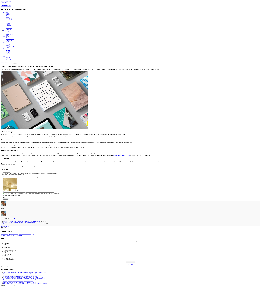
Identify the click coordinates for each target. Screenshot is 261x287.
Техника (8, 53)
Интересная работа (9, 244)
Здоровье (8, 23)
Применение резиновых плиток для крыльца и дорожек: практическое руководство (22, 223)
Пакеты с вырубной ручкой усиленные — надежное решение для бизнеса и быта (22, 221)
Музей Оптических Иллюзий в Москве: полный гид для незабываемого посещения (22, 275)
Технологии (6, 48)
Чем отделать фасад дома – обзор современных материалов (45, 193)
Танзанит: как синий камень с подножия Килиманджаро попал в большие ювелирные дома (24, 272)
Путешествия (6, 42)
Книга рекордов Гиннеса (11, 15)
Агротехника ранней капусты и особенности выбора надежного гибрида (20, 276)
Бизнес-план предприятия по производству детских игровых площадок (17, 234)
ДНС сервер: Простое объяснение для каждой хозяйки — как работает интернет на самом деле (25, 283)
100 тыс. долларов (9, 258)
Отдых (7, 45)
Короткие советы (10, 39)
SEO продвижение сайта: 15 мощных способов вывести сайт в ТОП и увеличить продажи (24, 278)
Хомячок (7, 252)
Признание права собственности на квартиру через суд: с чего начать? (19, 282)
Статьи (7, 20)
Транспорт (8, 54)
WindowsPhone (9, 59)
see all (13, 218)
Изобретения (9, 51)
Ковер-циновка (6, 172)
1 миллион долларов (9, 259)
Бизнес (4, 30)
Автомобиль (8, 248)
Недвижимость (9, 34)
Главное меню (4, 62)
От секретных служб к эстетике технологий (13, 174)
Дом (7, 35)
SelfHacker (6, 5)
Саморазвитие (9, 29)
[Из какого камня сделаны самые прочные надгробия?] (16, 192)
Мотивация (6, 36)
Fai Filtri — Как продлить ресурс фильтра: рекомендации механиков (19, 222)
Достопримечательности (11, 43)
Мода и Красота (9, 26)
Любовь (7, 243)
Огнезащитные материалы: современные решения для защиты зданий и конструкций (23, 277)
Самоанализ (9, 28)
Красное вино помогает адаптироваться (32, 177)
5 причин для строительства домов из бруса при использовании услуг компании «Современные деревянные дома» (30, 173)
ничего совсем (8, 256)
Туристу (8, 47)
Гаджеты (8, 50)
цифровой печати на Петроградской (121, 155)
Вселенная (5, 12)
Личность (5, 22)
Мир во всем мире (9, 251)
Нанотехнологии (9, 254)
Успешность (9, 40)
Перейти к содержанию (6, 1)
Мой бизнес (8, 31)
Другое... (7, 255)
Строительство (9, 33)
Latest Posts (5, 199)
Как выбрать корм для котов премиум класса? (11, 235)
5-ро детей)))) (8, 247)
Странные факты (10, 19)
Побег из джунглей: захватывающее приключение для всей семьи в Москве (20, 273)
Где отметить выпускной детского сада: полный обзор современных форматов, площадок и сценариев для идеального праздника (33, 279)
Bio (4, 197)
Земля (7, 13)
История (8, 14)
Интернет (8, 52)
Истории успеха (9, 37)
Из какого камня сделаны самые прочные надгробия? (41, 192)
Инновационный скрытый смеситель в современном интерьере (18, 281)
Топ (4, 56)
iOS (7, 58)
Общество (8, 25)
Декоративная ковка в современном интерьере (14, 175)
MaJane (7, 226)
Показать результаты (130, 264)
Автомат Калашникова (10, 250)
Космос (7, 17)
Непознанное (9, 18)
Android (8, 57)
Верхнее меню (4, 2)
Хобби (7, 41)
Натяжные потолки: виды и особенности (26, 190)
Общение (8, 24)
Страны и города (10, 46)
